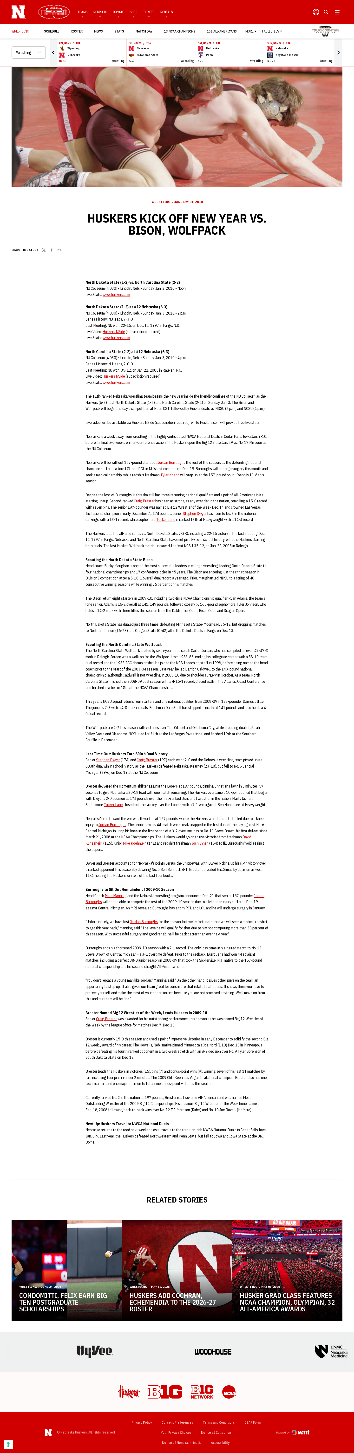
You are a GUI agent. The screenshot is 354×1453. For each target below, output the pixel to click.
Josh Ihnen (200, 843)
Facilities (270, 31)
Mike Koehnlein (134, 843)
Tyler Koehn (169, 475)
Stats (119, 31)
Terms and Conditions (219, 1422)
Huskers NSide (114, 331)
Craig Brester (144, 501)
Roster (77, 31)
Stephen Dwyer (195, 513)
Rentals (166, 12)
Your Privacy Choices (176, 1432)
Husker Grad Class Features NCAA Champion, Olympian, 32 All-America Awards (287, 1302)
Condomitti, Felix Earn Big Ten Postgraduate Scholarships (63, 1302)
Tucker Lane (165, 519)
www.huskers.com (116, 294)
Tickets (149, 12)
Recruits (100, 12)
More (249, 31)
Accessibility (220, 1442)
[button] (53, 52)
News (98, 31)
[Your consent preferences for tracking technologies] (8, 1444)
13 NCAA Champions (179, 31)
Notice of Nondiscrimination (182, 1442)
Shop (134, 12)
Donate (118, 12)
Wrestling (160, 202)
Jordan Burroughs (171, 462)
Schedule (51, 31)
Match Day (145, 31)
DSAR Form (252, 1422)
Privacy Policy (141, 1422)
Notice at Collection (216, 1432)
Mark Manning (116, 895)
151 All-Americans (222, 31)
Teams (83, 12)
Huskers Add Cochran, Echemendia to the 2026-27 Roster (173, 1302)
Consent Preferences (177, 1422)
